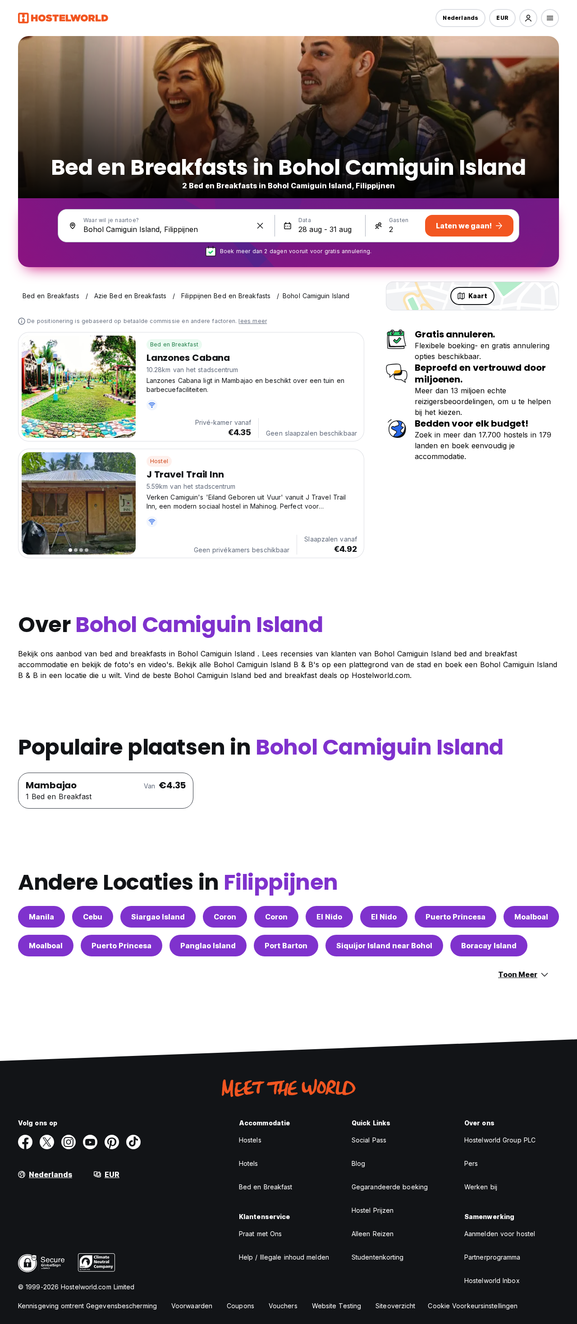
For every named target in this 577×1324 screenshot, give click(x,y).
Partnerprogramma (492, 1257)
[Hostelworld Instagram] (68, 1142)
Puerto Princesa (455, 916)
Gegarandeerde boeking (390, 1187)
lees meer (252, 321)
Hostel (159, 461)
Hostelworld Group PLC (500, 1140)
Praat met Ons (260, 1234)
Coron (225, 916)
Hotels (248, 1163)
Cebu (92, 916)
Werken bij (480, 1187)
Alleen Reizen (373, 1234)
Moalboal (531, 916)
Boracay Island (489, 945)
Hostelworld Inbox (492, 1280)
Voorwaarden (191, 1306)
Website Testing (337, 1306)
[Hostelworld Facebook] (25, 1142)
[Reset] (260, 226)
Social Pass (369, 1140)
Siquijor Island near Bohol (384, 945)
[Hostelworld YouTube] (90, 1142)
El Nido (329, 916)
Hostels (250, 1140)
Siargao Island (158, 916)
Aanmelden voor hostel (499, 1234)
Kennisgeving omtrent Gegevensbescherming (87, 1306)
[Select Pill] (528, 18)
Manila (41, 916)
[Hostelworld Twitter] (47, 1142)
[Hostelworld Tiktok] (133, 1142)
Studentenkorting (378, 1257)
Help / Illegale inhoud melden (284, 1257)
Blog (358, 1163)
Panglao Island (208, 945)
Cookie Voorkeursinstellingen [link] (472, 1306)
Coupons (240, 1306)
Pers (471, 1163)
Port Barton (286, 945)
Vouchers (283, 1306)
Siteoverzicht (395, 1306)
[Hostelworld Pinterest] (112, 1142)
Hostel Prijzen (373, 1210)
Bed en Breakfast (174, 344)
